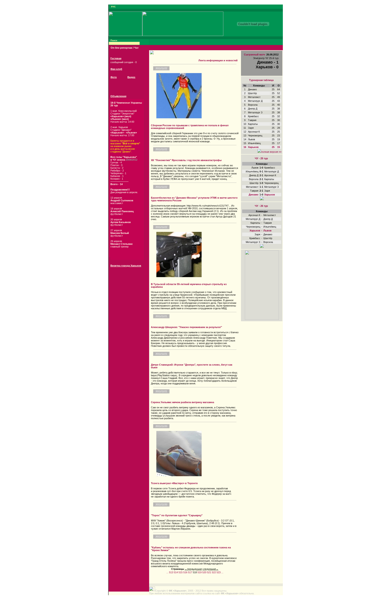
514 (176, 572)
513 (171, 572)
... (167, 572)
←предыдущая (193, 569)
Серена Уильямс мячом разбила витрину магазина (182, 402)
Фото (113, 77)
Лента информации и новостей (218, 60)
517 (190, 572)
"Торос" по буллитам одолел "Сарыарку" (177, 515)
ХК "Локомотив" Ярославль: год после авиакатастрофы (186, 160)
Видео (131, 77)
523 (219, 572)
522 (214, 572)
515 (181, 572)
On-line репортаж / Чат (124, 47)
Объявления (118, 96)
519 (200, 572)
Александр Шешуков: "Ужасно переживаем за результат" (186, 327)
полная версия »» (271, 151)
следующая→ (210, 569)
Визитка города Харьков (125, 265)
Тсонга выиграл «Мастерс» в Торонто (174, 483)
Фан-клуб (116, 69)
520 (204, 572)
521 (209, 572)
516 (185, 572)
